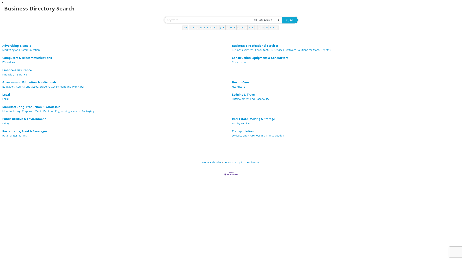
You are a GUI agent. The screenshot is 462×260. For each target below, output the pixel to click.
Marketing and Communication (21, 50)
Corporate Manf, (32, 111)
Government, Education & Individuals (29, 82)
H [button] (214, 27)
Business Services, (243, 50)
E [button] (204, 27)
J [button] (220, 27)
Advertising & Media (16, 46)
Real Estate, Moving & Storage (253, 119)
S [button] (252, 27)
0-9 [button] (185, 27)
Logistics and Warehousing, (248, 135)
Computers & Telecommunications (27, 58)
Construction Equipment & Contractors (260, 58)
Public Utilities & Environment (24, 119)
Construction (239, 62)
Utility (5, 123)
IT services (8, 62)
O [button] (238, 27)
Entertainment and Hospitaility (250, 99)
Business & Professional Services (255, 46)
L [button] (227, 27)
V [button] (263, 27)
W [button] (267, 27)
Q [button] (246, 27)
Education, (8, 86)
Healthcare (238, 86)
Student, (45, 86)
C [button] (197, 27)
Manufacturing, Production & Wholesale (31, 107)
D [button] (201, 27)
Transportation (243, 131)
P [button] (242, 27)
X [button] (270, 27)
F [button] (207, 27)
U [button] (259, 27)
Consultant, (262, 50)
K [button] (224, 27)
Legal (6, 95)
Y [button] (273, 27)
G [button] (211, 27)
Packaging (88, 111)
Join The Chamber (250, 162)
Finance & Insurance (17, 70)
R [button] (249, 27)
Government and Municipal (67, 86)
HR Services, (277, 50)
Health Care (240, 82)
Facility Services (241, 123)
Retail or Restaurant (14, 135)
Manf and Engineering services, (62, 111)
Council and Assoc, (27, 86)
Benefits (326, 50)
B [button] (194, 27)
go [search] (291, 20)
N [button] (234, 27)
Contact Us (230, 162)
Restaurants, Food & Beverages (24, 131)
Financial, (8, 74)
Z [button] (276, 27)
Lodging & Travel (244, 95)
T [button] (255, 27)
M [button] (231, 27)
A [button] (190, 27)
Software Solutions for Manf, (303, 50)
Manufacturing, (11, 111)
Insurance (21, 74)
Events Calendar (211, 162)
